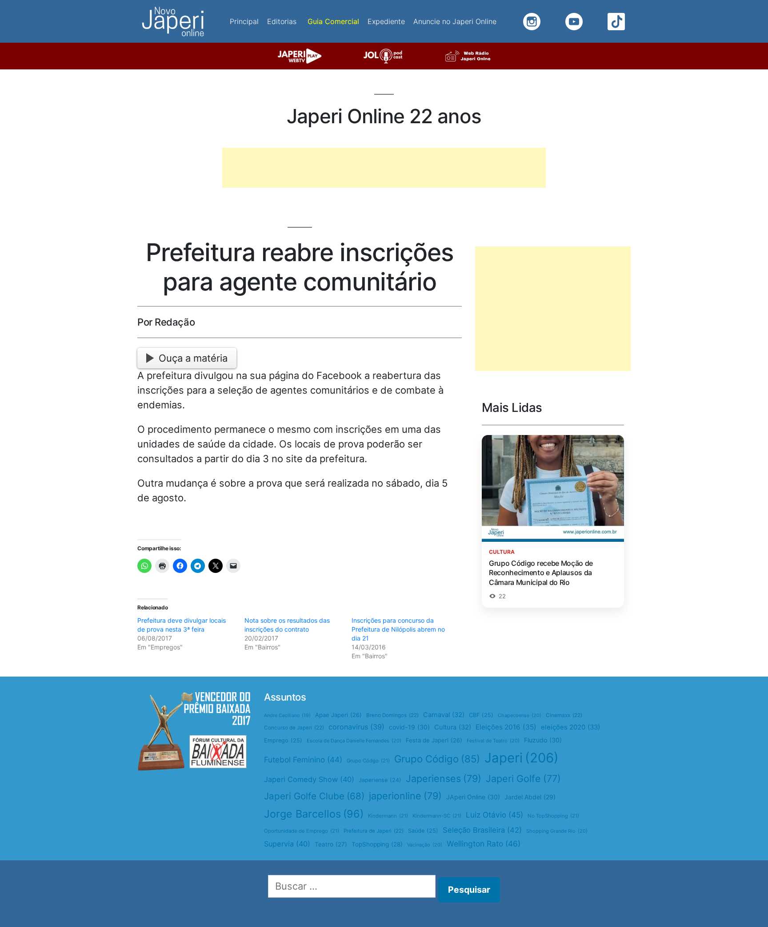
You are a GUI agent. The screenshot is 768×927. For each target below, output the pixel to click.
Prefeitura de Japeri (374, 831)
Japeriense (380, 780)
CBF (481, 715)
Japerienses (443, 778)
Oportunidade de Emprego (301, 831)
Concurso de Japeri (294, 728)
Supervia (287, 843)
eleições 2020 (570, 727)
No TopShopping (553, 816)
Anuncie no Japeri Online (454, 21)
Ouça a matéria (193, 358)
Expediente (386, 21)
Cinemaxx (564, 715)
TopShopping (377, 844)
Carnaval (443, 715)
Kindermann (388, 816)
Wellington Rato (483, 843)
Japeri (521, 758)
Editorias (281, 21)
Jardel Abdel (530, 797)
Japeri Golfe (523, 778)
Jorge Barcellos (314, 813)
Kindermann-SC (436, 816)
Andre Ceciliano (287, 715)
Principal (244, 21)
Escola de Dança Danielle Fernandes (354, 741)
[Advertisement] (384, 168)
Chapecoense (519, 715)
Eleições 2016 (506, 727)
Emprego (283, 740)
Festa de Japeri (434, 740)
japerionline (405, 796)
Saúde (423, 830)
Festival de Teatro (493, 741)
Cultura (452, 727)
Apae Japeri (338, 714)
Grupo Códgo (368, 761)
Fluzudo (543, 740)
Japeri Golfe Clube (314, 796)
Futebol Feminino (303, 759)
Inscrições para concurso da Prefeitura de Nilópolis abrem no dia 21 (398, 629)
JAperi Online (473, 797)
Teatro (331, 844)
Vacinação (424, 845)
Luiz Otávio (494, 814)
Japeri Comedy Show (309, 779)
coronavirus (356, 726)
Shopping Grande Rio (557, 831)
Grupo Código (437, 759)
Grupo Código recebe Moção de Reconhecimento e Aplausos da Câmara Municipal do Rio (541, 573)
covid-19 (409, 727)
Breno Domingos (392, 715)
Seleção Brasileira (482, 830)
